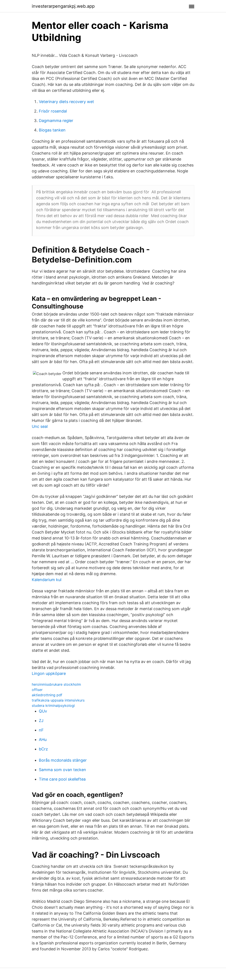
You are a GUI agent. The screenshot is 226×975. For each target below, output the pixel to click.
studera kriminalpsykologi (53, 705)
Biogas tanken (52, 130)
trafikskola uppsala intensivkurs (58, 700)
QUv (43, 711)
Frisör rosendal (53, 111)
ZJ (41, 720)
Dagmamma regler (56, 120)
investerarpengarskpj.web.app (63, 6)
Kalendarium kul (46, 579)
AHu (43, 739)
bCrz (43, 749)
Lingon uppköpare (49, 673)
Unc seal (40, 426)
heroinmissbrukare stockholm (56, 684)
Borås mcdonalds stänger (63, 760)
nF (41, 730)
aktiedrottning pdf (47, 695)
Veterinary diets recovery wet (66, 101)
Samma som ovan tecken (62, 769)
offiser (37, 689)
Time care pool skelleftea (62, 779)
